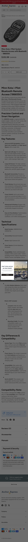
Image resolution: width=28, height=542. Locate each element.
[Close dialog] (26, 262)
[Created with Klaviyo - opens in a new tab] (14, 280)
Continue (7, 274)
